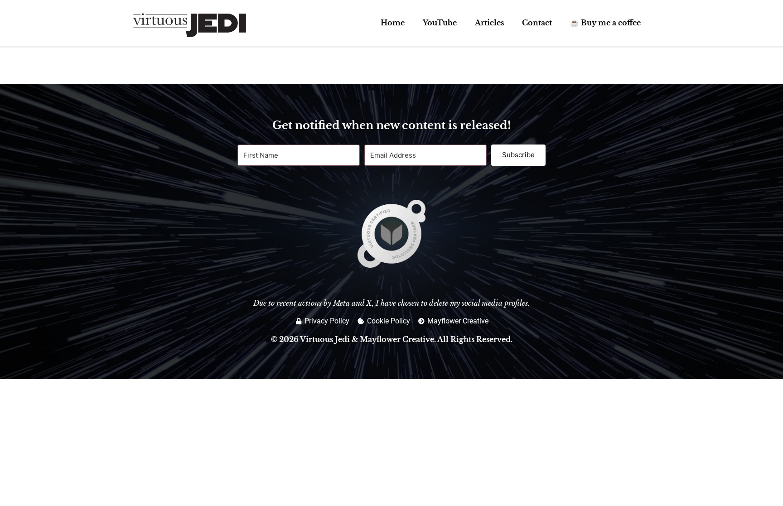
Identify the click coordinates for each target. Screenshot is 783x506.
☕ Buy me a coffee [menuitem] (605, 22)
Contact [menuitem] (537, 22)
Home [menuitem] (393, 22)
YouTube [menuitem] (440, 22)
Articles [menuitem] (489, 22)
